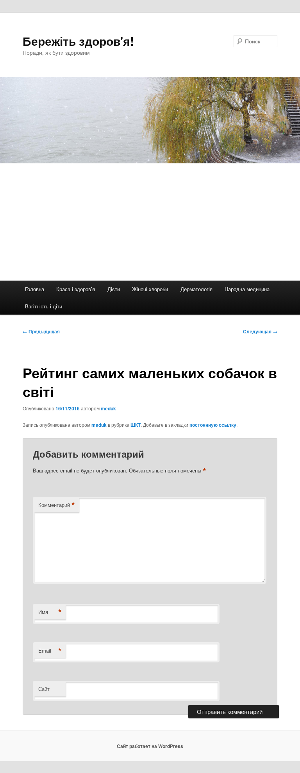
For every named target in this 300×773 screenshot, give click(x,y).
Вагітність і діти (43, 306)
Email (50, 650)
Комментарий (56, 505)
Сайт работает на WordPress (150, 746)
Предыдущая (41, 331)
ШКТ (135, 424)
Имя (50, 612)
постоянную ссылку (212, 424)
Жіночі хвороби (150, 289)
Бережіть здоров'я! (78, 40)
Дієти (113, 289)
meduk (108, 408)
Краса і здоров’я (75, 289)
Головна (34, 289)
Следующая (260, 331)
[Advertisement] (150, 222)
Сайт (44, 688)
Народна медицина (247, 289)
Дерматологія (196, 289)
